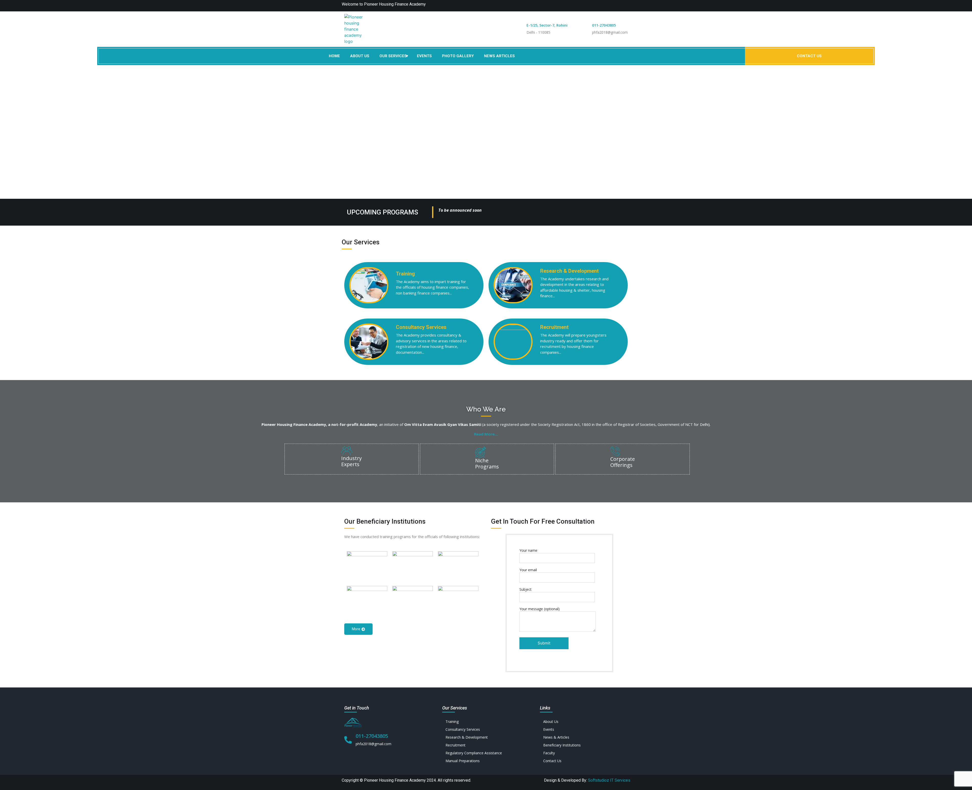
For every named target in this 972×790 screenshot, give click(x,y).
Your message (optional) (539, 608)
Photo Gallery (458, 56)
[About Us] (584, 721)
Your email (528, 569)
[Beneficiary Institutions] (584, 745)
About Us (359, 56)
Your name (528, 550)
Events (424, 56)
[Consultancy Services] (486, 729)
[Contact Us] (584, 760)
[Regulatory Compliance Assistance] (486, 753)
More (356, 629)
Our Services (393, 56)
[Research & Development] (486, 737)
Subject (525, 589)
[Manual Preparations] (486, 760)
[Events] (584, 729)
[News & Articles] (584, 737)
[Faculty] (584, 753)
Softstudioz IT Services (609, 780)
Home (334, 56)
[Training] (486, 721)
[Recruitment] (486, 745)
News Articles (499, 56)
